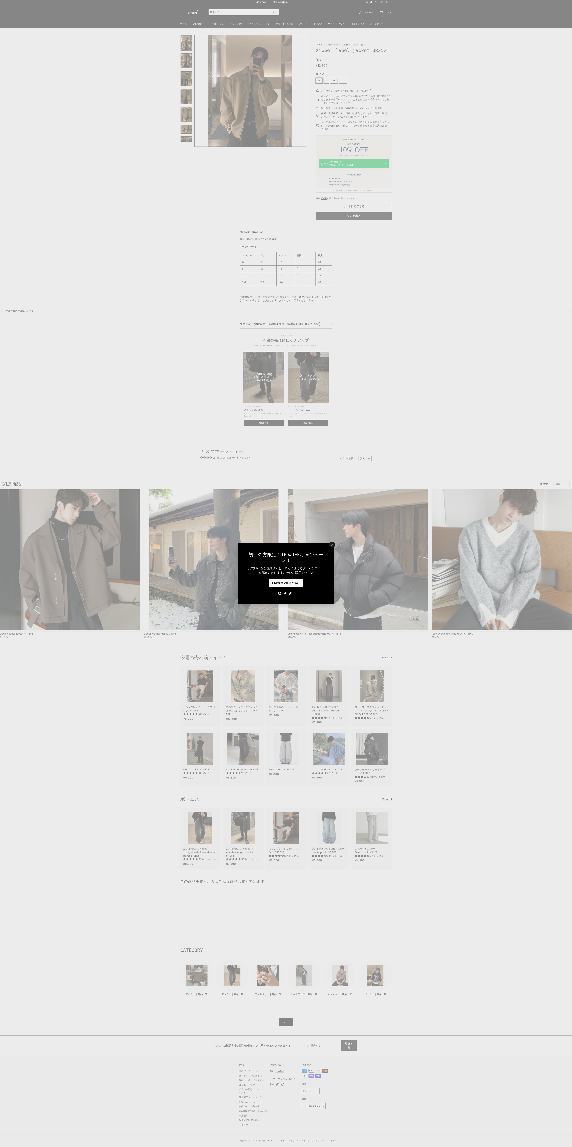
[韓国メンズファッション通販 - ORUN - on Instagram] (279, 593)
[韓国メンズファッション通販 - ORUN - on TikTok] (290, 593)
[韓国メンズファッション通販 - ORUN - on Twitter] (284, 593)
